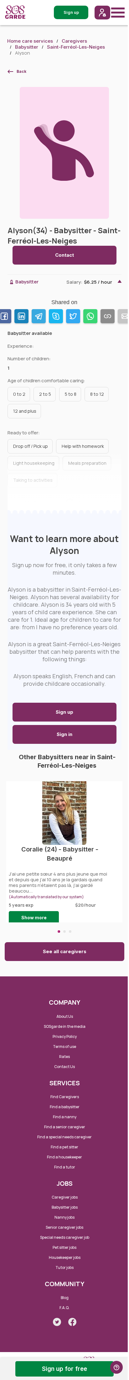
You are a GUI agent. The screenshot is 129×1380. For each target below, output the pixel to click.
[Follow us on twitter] (57, 1322)
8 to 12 (97, 394)
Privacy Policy (65, 1036)
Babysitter (26, 47)
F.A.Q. (64, 1307)
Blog (65, 1297)
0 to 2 (19, 394)
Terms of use (64, 1046)
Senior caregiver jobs (64, 1227)
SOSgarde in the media (64, 1026)
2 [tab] (64, 931)
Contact (64, 255)
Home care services (30, 41)
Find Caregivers (64, 1096)
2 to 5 (45, 394)
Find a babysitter (65, 1106)
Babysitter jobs (65, 1207)
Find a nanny (64, 1117)
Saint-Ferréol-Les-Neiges (76, 47)
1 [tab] (59, 931)
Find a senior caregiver (64, 1127)
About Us (64, 1016)
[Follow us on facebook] (72, 1322)
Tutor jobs (64, 1267)
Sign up (64, 712)
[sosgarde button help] (116, 1367)
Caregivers (74, 41)
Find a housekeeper (64, 1157)
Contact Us (64, 1066)
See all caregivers (64, 951)
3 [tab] (70, 931)
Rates (64, 1056)
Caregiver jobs (65, 1197)
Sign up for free (64, 1368)
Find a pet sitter (64, 1147)
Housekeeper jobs (64, 1257)
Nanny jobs (64, 1217)
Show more (34, 917)
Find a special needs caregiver (64, 1137)
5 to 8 (70, 394)
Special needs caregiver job (64, 1237)
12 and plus (24, 411)
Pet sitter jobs (64, 1247)
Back (21, 71)
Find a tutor (64, 1167)
